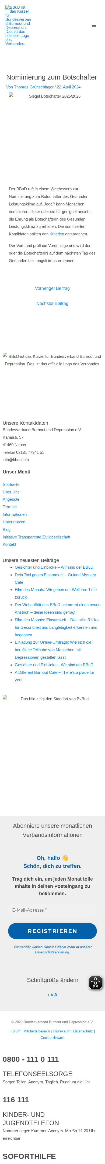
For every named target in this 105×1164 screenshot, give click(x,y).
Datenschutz (83, 1031)
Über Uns (11, 492)
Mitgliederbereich (37, 1031)
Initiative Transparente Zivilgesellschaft (36, 537)
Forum (16, 1031)
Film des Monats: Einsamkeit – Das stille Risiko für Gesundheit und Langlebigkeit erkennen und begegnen (57, 627)
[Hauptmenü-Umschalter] (94, 25)
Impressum (62, 1031)
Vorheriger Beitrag (52, 288)
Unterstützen (14, 522)
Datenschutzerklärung (52, 952)
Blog (6, 529)
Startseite (11, 484)
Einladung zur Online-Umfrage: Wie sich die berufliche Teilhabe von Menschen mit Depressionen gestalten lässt (53, 650)
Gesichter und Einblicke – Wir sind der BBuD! (54, 567)
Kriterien (57, 234)
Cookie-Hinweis (53, 1038)
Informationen (15, 514)
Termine (10, 506)
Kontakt (9, 544)
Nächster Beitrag (52, 303)
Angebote (11, 499)
